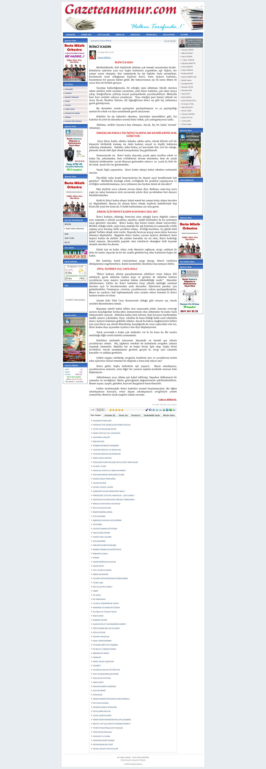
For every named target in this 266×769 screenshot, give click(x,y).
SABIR (95, 591)
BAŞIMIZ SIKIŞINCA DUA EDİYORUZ (107, 549)
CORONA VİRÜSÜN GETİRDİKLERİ (107, 454)
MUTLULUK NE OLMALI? (102, 587)
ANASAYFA (70, 35)
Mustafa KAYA (186, 90)
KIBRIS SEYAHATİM (100, 574)
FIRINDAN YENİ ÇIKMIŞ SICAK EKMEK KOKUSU (112, 425)
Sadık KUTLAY (187, 117)
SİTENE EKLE (151, 35)
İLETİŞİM (184, 35)
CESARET (97, 666)
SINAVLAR (97, 657)
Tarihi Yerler (70, 109)
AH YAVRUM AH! (99, 599)
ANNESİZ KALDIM (100, 620)
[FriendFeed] (153, 410)
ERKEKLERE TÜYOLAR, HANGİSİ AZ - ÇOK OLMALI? (113, 495)
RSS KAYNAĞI (169, 35)
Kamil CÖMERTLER (189, 77)
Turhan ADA (186, 121)
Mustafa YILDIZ (187, 87)
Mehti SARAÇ (186, 97)
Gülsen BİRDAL (106, 41)
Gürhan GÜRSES (188, 114)
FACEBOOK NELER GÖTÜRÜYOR (106, 670)
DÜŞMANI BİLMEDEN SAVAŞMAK (106, 446)
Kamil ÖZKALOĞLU (188, 100)
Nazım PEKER (186, 57)
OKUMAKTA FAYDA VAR (102, 421)
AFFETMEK (97, 524)
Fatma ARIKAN (187, 67)
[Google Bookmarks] (160, 410)
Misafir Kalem (186, 80)
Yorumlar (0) (109, 415)
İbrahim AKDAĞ (187, 73)
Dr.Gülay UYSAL (187, 104)
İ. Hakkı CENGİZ (187, 60)
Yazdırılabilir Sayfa (152, 415)
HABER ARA (86, 35)
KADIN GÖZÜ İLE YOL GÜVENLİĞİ (106, 433)
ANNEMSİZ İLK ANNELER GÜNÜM (106, 607)
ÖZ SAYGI (97, 595)
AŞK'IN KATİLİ (98, 682)
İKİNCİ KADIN (98, 616)
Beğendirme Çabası (100, 553)
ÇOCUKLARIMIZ (99, 691)
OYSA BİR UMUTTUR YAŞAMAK (105, 645)
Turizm (68, 105)
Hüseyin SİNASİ (187, 50)
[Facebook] (150, 410)
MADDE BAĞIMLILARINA (102, 512)
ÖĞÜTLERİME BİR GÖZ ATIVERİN (106, 628)
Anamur (68, 93)
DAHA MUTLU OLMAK (101, 736)
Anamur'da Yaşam (72, 113)
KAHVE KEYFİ (98, 566)
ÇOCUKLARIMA (99, 516)
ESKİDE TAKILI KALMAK (102, 537)
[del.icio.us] (147, 410)
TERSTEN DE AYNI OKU (102, 732)
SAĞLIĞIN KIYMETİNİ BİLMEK (104, 545)
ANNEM (96, 558)
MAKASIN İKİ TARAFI (101, 653)
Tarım (67, 101)
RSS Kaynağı (126, 760)
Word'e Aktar (169, 415)
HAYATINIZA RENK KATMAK (103, 740)
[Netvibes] (170, 410)
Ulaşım (68, 117)
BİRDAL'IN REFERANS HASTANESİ (106, 504)
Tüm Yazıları (95, 415)
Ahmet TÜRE (186, 111)
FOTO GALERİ (103, 35)
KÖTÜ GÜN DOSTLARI (102, 508)
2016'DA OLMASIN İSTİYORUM (105, 529)
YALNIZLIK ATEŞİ (99, 483)
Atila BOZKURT (187, 107)
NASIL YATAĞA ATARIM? (102, 641)
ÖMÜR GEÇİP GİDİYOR (102, 458)
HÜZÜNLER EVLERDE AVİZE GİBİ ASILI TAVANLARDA (114, 500)
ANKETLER (135, 35)
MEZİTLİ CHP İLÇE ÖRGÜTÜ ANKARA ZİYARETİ (111, 724)
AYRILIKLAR (97, 695)
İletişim (142, 760)
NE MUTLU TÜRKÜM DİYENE (104, 649)
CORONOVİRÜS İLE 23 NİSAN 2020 (107, 450)
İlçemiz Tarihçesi (72, 97)
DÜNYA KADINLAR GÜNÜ (103, 744)
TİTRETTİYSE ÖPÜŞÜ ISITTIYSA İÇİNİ (108, 728)
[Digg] (167, 410)
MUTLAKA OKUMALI (101, 703)
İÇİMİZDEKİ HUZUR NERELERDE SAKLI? (109, 491)
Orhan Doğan (186, 124)
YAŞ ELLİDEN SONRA (101, 533)
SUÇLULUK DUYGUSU (102, 678)
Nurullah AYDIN (187, 84)
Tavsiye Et (135, 415)
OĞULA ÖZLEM (99, 632)
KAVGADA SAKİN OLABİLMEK (104, 686)
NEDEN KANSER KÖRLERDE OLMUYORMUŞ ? (111, 699)
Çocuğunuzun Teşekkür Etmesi (105, 612)
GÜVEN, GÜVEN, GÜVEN (103, 487)
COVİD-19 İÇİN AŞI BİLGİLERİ (104, 429)
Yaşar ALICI (185, 94)
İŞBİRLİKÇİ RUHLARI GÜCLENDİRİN (107, 520)
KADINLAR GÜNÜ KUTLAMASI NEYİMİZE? (109, 470)
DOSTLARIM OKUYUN (102, 711)
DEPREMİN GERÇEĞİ (101, 437)
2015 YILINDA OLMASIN (102, 570)
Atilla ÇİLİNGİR (187, 53)
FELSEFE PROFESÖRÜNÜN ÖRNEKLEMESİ (110, 578)
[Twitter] (157, 410)
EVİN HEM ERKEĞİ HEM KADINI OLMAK (108, 475)
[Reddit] (174, 410)
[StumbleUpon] (164, 410)
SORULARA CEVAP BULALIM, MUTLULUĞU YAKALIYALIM (115, 462)
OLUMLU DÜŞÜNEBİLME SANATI (106, 603)
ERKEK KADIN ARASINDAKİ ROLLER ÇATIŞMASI (112, 720)
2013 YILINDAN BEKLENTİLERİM (105, 674)
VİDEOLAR (120, 35)
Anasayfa (69, 89)
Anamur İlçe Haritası (73, 121)
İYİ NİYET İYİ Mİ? (99, 466)
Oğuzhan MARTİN (188, 63)
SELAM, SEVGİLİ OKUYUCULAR (105, 749)
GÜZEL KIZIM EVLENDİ (102, 715)
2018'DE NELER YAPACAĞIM (104, 479)
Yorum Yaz (123, 415)
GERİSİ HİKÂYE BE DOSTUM (104, 562)
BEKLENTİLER (98, 441)
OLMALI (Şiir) (98, 583)
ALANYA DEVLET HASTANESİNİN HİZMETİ (109, 624)
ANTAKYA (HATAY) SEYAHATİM (105, 707)
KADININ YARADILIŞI (101, 637)
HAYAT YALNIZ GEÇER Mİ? (103, 661)
